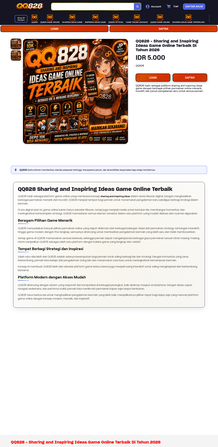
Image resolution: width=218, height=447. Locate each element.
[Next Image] (125, 92)
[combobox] (92, 6)
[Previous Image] (25, 92)
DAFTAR (163, 28)
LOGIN (54, 28)
